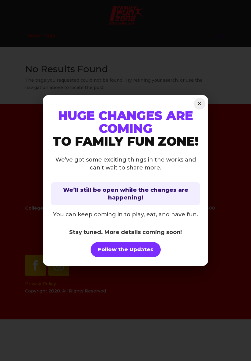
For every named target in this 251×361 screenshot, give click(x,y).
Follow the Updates (125, 249)
